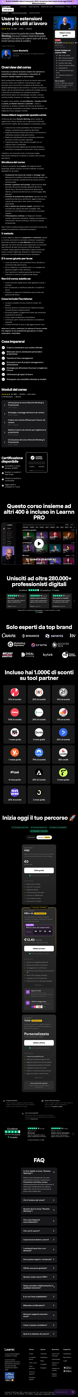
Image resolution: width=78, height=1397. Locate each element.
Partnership (56, 1359)
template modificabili (41, 975)
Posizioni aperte (32, 1378)
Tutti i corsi (4, 12)
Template (29, 1068)
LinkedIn (43, 1364)
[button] (61, 1370)
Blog (42, 1361)
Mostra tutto (38, 985)
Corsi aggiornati (31, 968)
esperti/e (38, 962)
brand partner (43, 978)
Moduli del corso (47, 7)
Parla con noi (34, 1119)
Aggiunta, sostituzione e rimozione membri (39, 1062)
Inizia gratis (7, 10)
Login (65, 1361)
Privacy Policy (38, 1394)
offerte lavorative (36, 898)
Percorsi (29, 965)
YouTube (43, 1354)
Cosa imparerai (34, 7)
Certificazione (59, 7)
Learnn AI (29, 971)
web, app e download (46, 981)
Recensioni (67, 1357)
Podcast (43, 1368)
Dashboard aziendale (33, 1059)
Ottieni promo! (39, 949)
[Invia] (73, 1392)
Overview (23, 7)
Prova (28, 887)
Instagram (44, 1357)
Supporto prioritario (32, 1073)
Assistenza (67, 1354)
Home (31, 1354)
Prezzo (68, 7)
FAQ (74, 7)
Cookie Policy (47, 1394)
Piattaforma (30, 889)
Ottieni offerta (39, 1043)
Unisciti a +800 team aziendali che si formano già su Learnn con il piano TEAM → (64, 85)
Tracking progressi (32, 1065)
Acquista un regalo (57, 1106)
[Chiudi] (74, 1366)
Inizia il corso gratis (65, 34)
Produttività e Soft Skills (19, 12)
